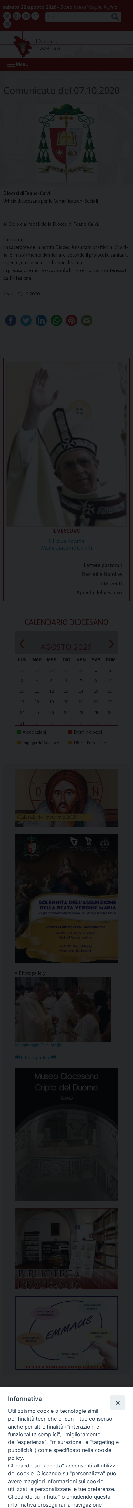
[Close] (117, 1402)
